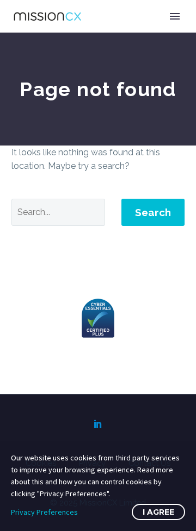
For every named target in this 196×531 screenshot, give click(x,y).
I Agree (158, 512)
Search (153, 212)
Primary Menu (175, 16)
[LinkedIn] (98, 423)
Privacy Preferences (44, 512)
